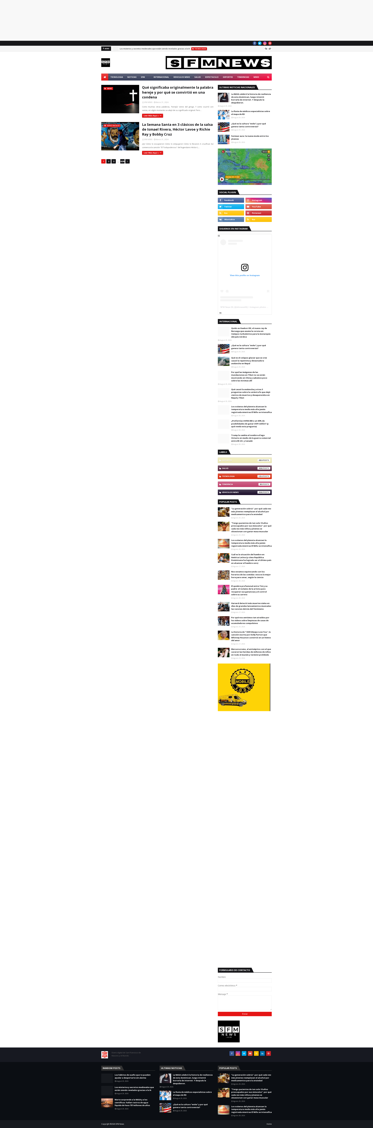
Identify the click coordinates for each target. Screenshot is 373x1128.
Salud (242, 468)
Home (269, 1124)
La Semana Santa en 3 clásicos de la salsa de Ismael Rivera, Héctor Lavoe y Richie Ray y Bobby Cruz (177, 129)
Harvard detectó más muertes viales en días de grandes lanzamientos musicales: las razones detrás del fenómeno (251, 606)
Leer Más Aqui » (151, 115)
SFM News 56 (226, 307)
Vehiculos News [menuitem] (181, 77)
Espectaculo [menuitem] (212, 77)
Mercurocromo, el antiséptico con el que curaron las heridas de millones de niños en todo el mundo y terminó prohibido (251, 652)
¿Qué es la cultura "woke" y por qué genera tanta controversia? (248, 125)
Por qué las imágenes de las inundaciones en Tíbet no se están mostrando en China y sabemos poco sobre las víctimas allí (249, 376)
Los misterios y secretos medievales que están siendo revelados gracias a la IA (155, 48)
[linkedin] (262, 1053)
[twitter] (260, 43)
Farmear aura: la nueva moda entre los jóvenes (250, 137)
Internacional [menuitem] (161, 77)
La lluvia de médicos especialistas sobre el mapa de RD (250, 112)
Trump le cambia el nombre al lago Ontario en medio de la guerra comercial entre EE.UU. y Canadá (251, 438)
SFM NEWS (148, 102)
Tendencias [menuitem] (243, 77)
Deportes (242, 460)
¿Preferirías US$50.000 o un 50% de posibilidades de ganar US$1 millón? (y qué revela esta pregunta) (250, 423)
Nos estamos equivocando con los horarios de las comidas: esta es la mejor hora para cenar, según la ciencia (251, 574)
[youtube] (259, 206)
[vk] (231, 219)
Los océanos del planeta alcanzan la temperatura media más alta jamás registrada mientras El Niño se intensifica (251, 409)
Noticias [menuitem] (132, 77)
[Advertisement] (87, 20)
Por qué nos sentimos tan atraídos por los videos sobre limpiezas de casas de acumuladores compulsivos (250, 620)
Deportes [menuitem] (228, 77)
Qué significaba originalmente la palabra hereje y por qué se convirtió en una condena (177, 92)
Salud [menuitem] (197, 77)
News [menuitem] (256, 77)
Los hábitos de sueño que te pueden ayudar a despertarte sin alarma (133, 1076)
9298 (122, 161)
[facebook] (254, 43)
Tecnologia (242, 476)
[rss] (231, 213)
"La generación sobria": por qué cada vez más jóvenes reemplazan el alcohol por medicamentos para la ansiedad (251, 511)
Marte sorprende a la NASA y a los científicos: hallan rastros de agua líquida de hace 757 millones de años (132, 1102)
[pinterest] (270, 43)
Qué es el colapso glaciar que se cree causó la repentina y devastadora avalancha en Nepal (249, 360)
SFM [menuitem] (143, 77)
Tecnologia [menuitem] (116, 77)
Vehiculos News (242, 492)
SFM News (120, 1124)
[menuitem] (104, 77)
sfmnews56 (242, 307)
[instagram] (265, 43)
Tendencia (242, 484)
